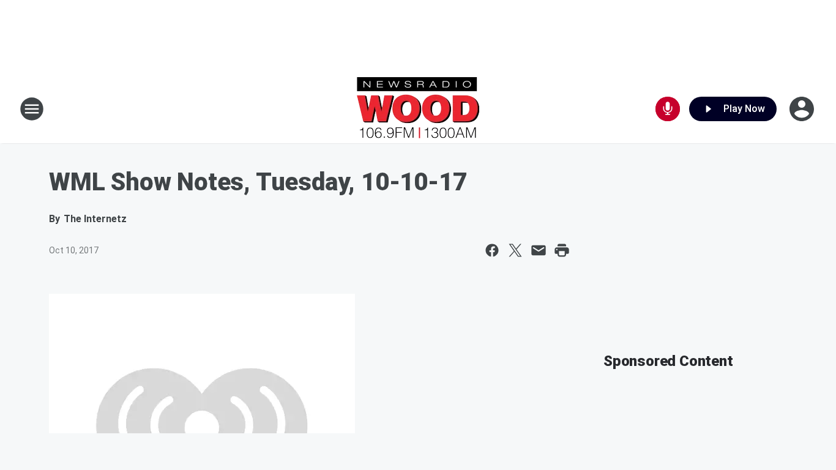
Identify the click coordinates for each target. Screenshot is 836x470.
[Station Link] (418, 109)
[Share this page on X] (515, 250)
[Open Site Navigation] (32, 109)
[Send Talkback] (667, 109)
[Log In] (802, 109)
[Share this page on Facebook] (492, 250)
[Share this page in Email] (538, 250)
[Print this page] (561, 250)
